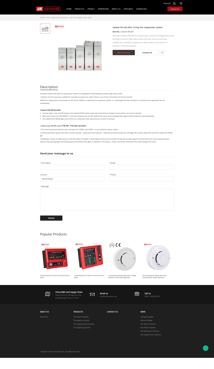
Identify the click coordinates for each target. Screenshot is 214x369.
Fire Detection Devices (149, 331)
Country (43, 174)
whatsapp (145, 61)
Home (69, 9)
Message (44, 186)
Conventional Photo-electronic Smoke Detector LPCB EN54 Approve (122, 277)
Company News (146, 317)
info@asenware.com (108, 296)
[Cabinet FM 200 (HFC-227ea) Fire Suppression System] (80, 51)
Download (141, 9)
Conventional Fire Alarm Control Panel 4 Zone (55, 277)
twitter (139, 61)
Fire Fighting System (82, 327)
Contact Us (147, 52)
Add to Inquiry (123, 52)
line (133, 61)
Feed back (128, 9)
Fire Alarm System (81, 317)
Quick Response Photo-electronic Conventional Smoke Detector (154, 277)
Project (91, 9)
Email (112, 163)
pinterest (151, 61)
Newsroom (103, 9)
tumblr (157, 61)
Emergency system (81, 320)
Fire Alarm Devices (148, 324)
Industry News (146, 320)
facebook (127, 61)
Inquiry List (175, 9)
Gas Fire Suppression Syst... (81, 17)
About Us (116, 9)
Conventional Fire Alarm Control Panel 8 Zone (89, 277)
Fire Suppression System (57, 17)
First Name (45, 163)
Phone (112, 174)
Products (79, 9)
